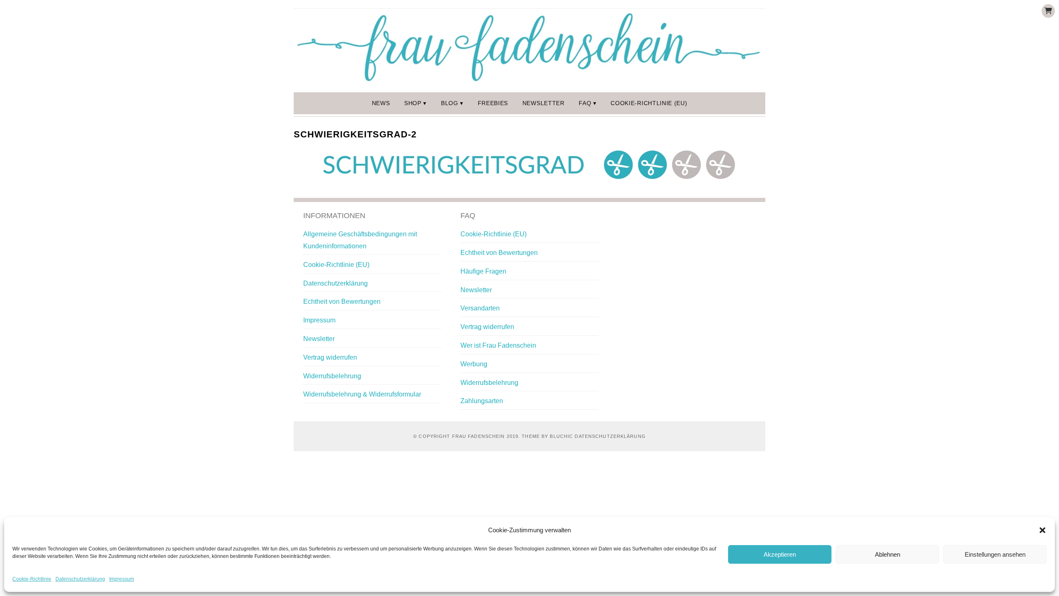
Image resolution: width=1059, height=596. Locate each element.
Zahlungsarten (481, 400)
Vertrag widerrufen (330, 357)
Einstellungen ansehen (995, 554)
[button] (1042, 530)
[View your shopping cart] (1048, 11)
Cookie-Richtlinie (31, 579)
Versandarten (480, 308)
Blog (449, 103)
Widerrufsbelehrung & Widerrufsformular (362, 394)
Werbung (473, 364)
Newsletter (543, 103)
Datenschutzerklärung (80, 579)
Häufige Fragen (483, 271)
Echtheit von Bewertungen (342, 301)
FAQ (585, 103)
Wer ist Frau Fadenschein (498, 345)
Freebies (493, 103)
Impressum (121, 579)
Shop (413, 103)
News (381, 103)
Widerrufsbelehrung (332, 376)
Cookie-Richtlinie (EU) (649, 103)
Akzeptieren (780, 554)
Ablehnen (887, 554)
